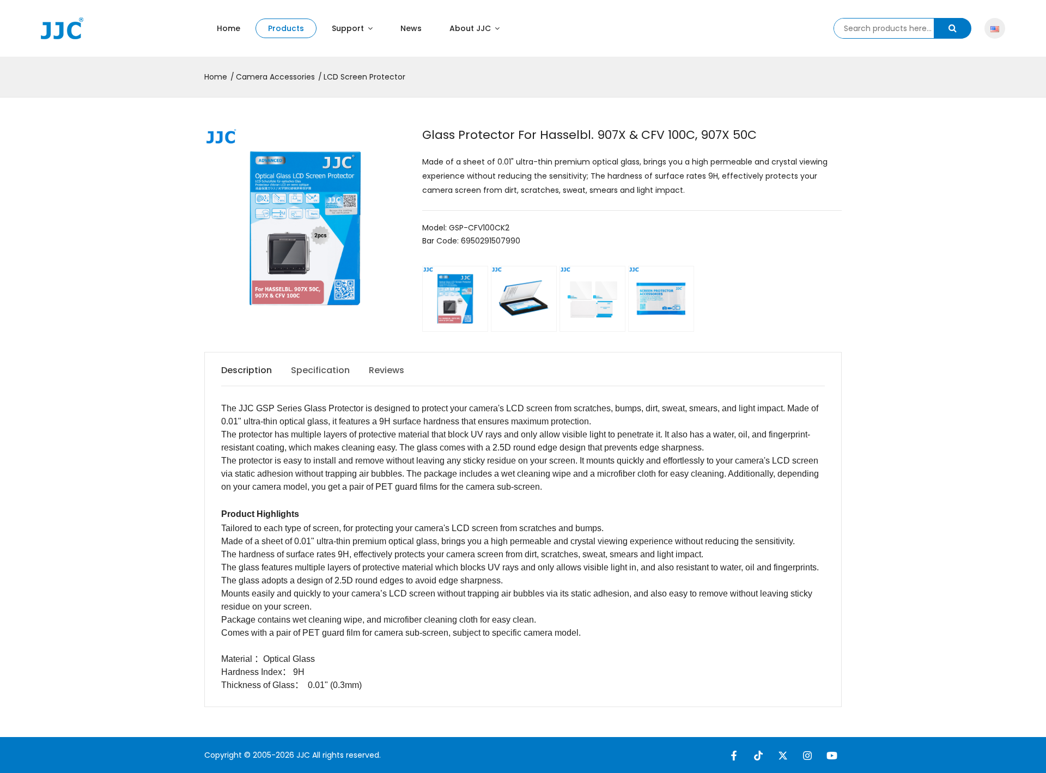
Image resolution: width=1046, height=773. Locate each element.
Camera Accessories (275, 76)
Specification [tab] (320, 370)
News (411, 28)
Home (228, 28)
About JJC (471, 28)
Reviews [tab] (386, 370)
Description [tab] (246, 370)
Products (286, 28)
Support (349, 28)
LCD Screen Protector (364, 76)
